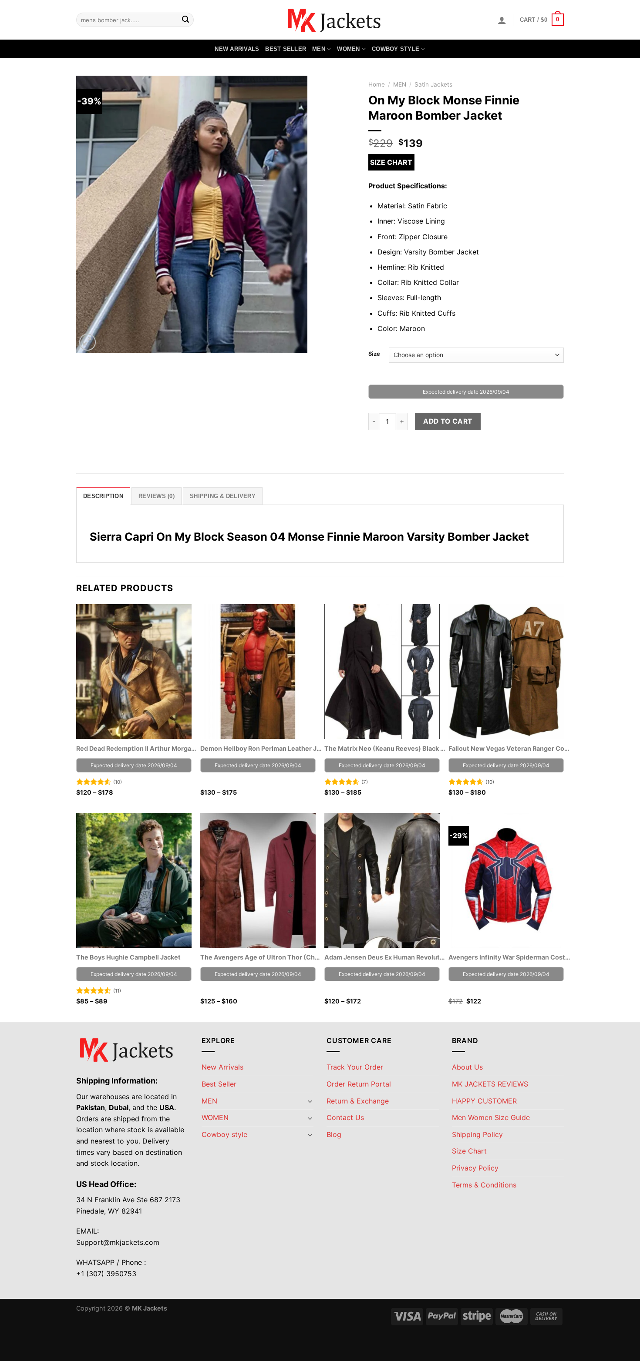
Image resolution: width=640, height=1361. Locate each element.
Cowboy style (395, 49)
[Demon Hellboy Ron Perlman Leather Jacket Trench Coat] (258, 671)
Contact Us (345, 1117)
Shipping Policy (477, 1134)
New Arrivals (237, 49)
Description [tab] (103, 496)
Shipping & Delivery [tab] (223, 496)
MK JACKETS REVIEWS (490, 1084)
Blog (334, 1134)
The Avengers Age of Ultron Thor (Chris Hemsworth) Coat (261, 957)
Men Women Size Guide (491, 1117)
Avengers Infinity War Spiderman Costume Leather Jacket (509, 957)
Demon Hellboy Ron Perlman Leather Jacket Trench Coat (261, 748)
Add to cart (447, 421)
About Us (467, 1067)
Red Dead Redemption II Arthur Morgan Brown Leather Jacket (137, 748)
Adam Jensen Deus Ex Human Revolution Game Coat (385, 957)
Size (374, 354)
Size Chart (391, 162)
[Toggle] (310, 1101)
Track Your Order (355, 1067)
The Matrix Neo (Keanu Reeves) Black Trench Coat (385, 748)
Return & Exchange (358, 1101)
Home (376, 84)
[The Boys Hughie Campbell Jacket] (134, 880)
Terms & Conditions (484, 1184)
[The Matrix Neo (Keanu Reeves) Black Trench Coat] (382, 671)
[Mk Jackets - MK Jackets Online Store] (320, 20)
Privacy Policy (475, 1168)
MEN (318, 49)
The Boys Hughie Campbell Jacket (128, 957)
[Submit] (185, 20)
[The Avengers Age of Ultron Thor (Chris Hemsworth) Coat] (258, 880)
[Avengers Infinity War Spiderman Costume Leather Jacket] (506, 880)
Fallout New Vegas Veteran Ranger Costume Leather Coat (509, 748)
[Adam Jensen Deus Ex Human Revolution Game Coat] (382, 880)
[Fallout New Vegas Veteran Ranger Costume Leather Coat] (506, 671)
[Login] (502, 20)
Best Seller (285, 49)
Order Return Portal (359, 1084)
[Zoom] (87, 342)
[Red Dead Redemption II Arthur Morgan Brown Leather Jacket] (134, 671)
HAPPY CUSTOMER (484, 1101)
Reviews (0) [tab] (156, 496)
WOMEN (348, 49)
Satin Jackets (433, 84)
